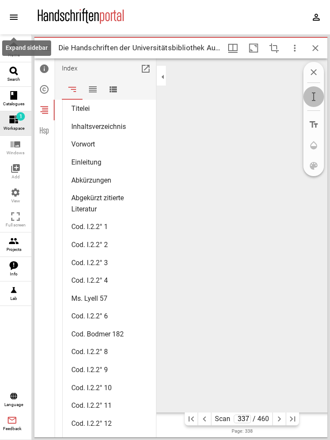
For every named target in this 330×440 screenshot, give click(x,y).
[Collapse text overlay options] (313, 72)
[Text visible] (313, 124)
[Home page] (81, 21)
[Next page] (279, 418)
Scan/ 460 (242, 419)
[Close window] (315, 48)
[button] (15, 148)
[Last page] (292, 418)
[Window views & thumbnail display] (233, 48)
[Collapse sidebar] (163, 77)
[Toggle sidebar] (46, 48)
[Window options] (294, 48)
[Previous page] (204, 418)
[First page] (191, 418)
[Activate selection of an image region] (274, 48)
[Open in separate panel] (145, 68)
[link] (15, 50)
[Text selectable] (313, 96)
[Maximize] (253, 48)
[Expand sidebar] (13, 17)
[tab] (44, 68)
